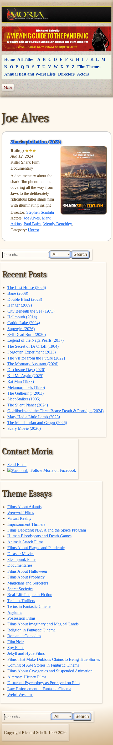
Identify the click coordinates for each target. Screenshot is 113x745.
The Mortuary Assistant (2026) (32, 364)
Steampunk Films (21, 559)
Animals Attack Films (25, 542)
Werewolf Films (20, 512)
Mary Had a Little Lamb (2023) (33, 417)
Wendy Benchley (57, 224)
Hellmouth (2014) (22, 317)
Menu (8, 87)
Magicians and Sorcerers (27, 583)
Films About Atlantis (24, 507)
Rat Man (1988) (20, 381)
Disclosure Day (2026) (26, 369)
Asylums (14, 612)
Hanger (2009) (19, 305)
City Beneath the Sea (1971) (30, 311)
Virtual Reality (19, 518)
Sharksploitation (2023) (36, 141)
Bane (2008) (17, 293)
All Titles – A (28, 59)
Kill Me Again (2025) (25, 375)
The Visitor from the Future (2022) (36, 358)
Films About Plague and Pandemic (36, 547)
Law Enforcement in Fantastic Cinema (39, 689)
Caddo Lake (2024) (23, 322)
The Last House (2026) (26, 287)
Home (9, 59)
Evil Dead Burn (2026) (26, 334)
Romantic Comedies (24, 636)
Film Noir (15, 642)
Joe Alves (32, 218)
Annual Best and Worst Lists (29, 74)
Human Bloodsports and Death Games (39, 536)
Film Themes (88, 67)
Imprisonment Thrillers (26, 524)
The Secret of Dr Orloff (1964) (33, 346)
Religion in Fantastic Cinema (31, 630)
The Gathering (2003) (25, 393)
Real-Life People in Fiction (29, 594)
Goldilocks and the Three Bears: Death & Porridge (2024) (55, 411)
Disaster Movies (20, 553)
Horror (33, 230)
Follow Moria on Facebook (52, 470)
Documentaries (19, 565)
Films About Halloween (27, 571)
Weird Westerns (20, 694)
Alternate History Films (26, 677)
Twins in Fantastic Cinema (29, 606)
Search (80, 254)
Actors (83, 74)
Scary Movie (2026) (24, 428)
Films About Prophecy (26, 577)
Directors (66, 74)
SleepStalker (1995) (23, 399)
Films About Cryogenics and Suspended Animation (50, 671)
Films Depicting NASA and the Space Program (46, 530)
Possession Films (21, 618)
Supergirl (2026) (21, 328)
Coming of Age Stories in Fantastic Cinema (43, 665)
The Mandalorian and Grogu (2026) (37, 422)
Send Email (17, 464)
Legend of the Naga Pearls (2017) (35, 340)
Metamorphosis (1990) (26, 387)
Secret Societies (20, 589)
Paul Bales (32, 224)
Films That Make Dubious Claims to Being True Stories (53, 659)
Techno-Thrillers (21, 600)
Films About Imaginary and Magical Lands (43, 624)
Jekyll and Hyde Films (26, 653)
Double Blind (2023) (24, 299)
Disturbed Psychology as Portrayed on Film (43, 682)
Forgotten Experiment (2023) (31, 352)
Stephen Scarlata (40, 212)
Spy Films (15, 647)
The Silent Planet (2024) (27, 405)
